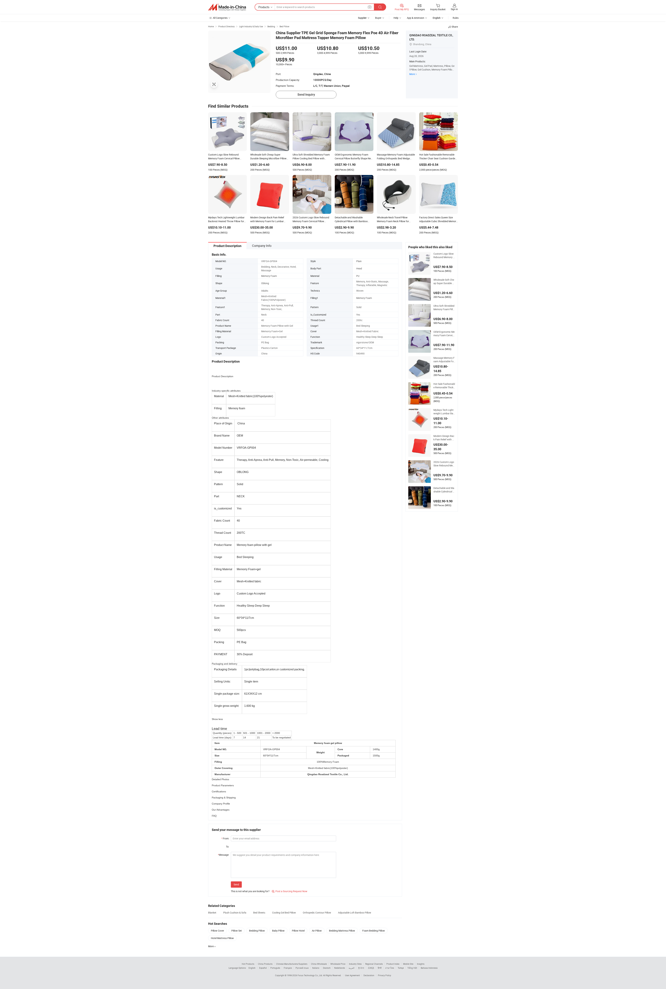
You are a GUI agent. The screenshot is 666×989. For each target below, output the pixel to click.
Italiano (315, 967)
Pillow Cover (217, 930)
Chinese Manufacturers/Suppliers (291, 963)
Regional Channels (374, 963)
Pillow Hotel (298, 930)
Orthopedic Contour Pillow (317, 912)
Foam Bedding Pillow (373, 930)
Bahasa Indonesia (429, 967)
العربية (351, 967)
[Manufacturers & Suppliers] (227, 7)
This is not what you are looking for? (250, 891)
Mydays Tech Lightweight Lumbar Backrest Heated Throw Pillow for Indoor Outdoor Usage (444, 411)
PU (357, 276)
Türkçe (401, 967)
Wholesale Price (337, 963)
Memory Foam (269, 276)
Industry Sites (355, 963)
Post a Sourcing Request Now (289, 891)
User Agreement (352, 975)
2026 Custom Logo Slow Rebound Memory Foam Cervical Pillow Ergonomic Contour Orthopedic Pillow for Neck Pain (444, 463)
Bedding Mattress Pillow (342, 930)
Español (263, 967)
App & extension (415, 17)
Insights (420, 963)
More (412, 74)
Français (288, 967)
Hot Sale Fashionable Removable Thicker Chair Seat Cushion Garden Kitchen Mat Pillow (444, 385)
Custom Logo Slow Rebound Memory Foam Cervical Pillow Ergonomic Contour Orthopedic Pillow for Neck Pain (444, 255)
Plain (359, 261)
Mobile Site (408, 963)
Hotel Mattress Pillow (222, 938)
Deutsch (327, 967)
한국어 (361, 967)
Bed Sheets (259, 912)
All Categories (220, 17)
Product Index (392, 963)
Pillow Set (236, 930)
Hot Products (248, 963)
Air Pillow (317, 930)
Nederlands (339, 967)
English (252, 967)
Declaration (369, 975)
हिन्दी (380, 967)
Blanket (212, 912)
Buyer (378, 17)
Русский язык (302, 967)
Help (396, 17)
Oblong (265, 283)
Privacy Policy (384, 975)
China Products (265, 963)
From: (225, 838)
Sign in (454, 9)
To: (227, 846)
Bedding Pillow (257, 930)
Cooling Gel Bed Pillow (284, 912)
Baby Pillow (278, 930)
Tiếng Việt (412, 967)
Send (236, 884)
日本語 (371, 967)
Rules (456, 17)
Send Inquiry (306, 94)
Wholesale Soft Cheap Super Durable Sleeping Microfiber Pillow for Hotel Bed (444, 281)
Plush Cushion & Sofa (234, 912)
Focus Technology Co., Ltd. (310, 975)
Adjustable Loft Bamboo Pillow (354, 912)
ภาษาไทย (389, 967)
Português (275, 967)
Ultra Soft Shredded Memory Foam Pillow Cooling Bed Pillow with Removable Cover (444, 307)
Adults (264, 290)
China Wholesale (319, 963)
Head (359, 268)
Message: (223, 854)
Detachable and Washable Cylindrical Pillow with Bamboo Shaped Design (444, 489)
